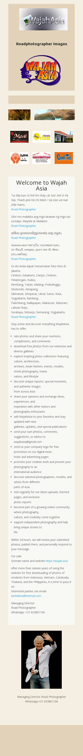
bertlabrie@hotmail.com (26, 596)
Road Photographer (23, 209)
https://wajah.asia (57, 561)
